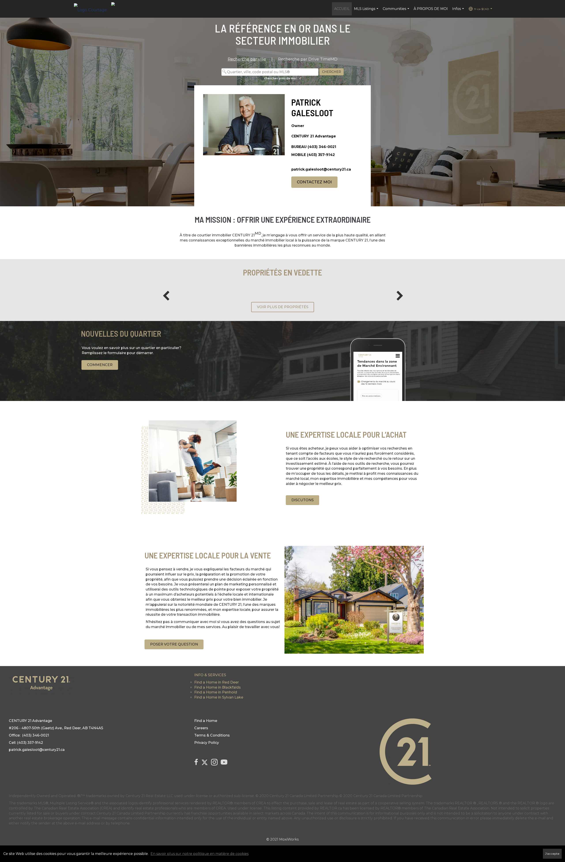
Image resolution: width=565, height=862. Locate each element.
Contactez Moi (314, 182)
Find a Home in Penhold (215, 692)
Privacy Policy (206, 742)
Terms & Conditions (212, 735)
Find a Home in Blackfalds (217, 687)
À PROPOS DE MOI (431, 9)
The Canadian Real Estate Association (456, 808)
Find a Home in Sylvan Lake (218, 697)
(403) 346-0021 (322, 147)
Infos (458, 11)
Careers (201, 728)
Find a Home (205, 721)
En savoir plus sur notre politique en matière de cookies (200, 854)
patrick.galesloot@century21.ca (321, 169)
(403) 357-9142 (321, 155)
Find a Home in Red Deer (216, 682)
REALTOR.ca (331, 808)
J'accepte (552, 853)
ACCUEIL (342, 9)
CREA (261, 803)
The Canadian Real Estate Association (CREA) (73, 808)
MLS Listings (366, 11)
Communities (396, 11)
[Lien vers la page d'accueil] (92, 8)
